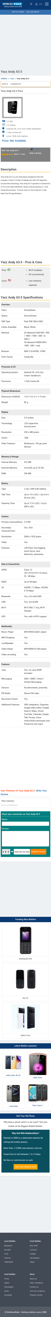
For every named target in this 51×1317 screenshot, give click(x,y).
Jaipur (32, 1262)
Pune (6, 1254)
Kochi (6, 1291)
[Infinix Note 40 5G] (13, 1051)
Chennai (7, 1258)
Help (31, 1283)
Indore (6, 1283)
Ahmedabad (34, 1258)
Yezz (12, 78)
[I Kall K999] (13, 1082)
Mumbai (7, 1250)
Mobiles (4, 78)
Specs (5, 84)
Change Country (36, 1295)
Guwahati (8, 1295)
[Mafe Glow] (38, 1051)
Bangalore (8, 1245)
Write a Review (35, 153)
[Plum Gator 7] (38, 1082)
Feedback (39, 1283)
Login (40, 4)
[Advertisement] (25, 41)
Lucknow (33, 1250)
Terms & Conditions (37, 1291)
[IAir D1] (25, 964)
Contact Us (34, 1287)
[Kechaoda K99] (25, 924)
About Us (33, 1279)
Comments (15, 84)
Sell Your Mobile (18, 12)
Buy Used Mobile (32, 12)
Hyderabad (8, 1262)
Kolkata (33, 1254)
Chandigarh (8, 1287)
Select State (31, 4)
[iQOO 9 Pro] (25, 1003)
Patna (6, 1279)
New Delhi (34, 1245)
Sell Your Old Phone (25, 1116)
